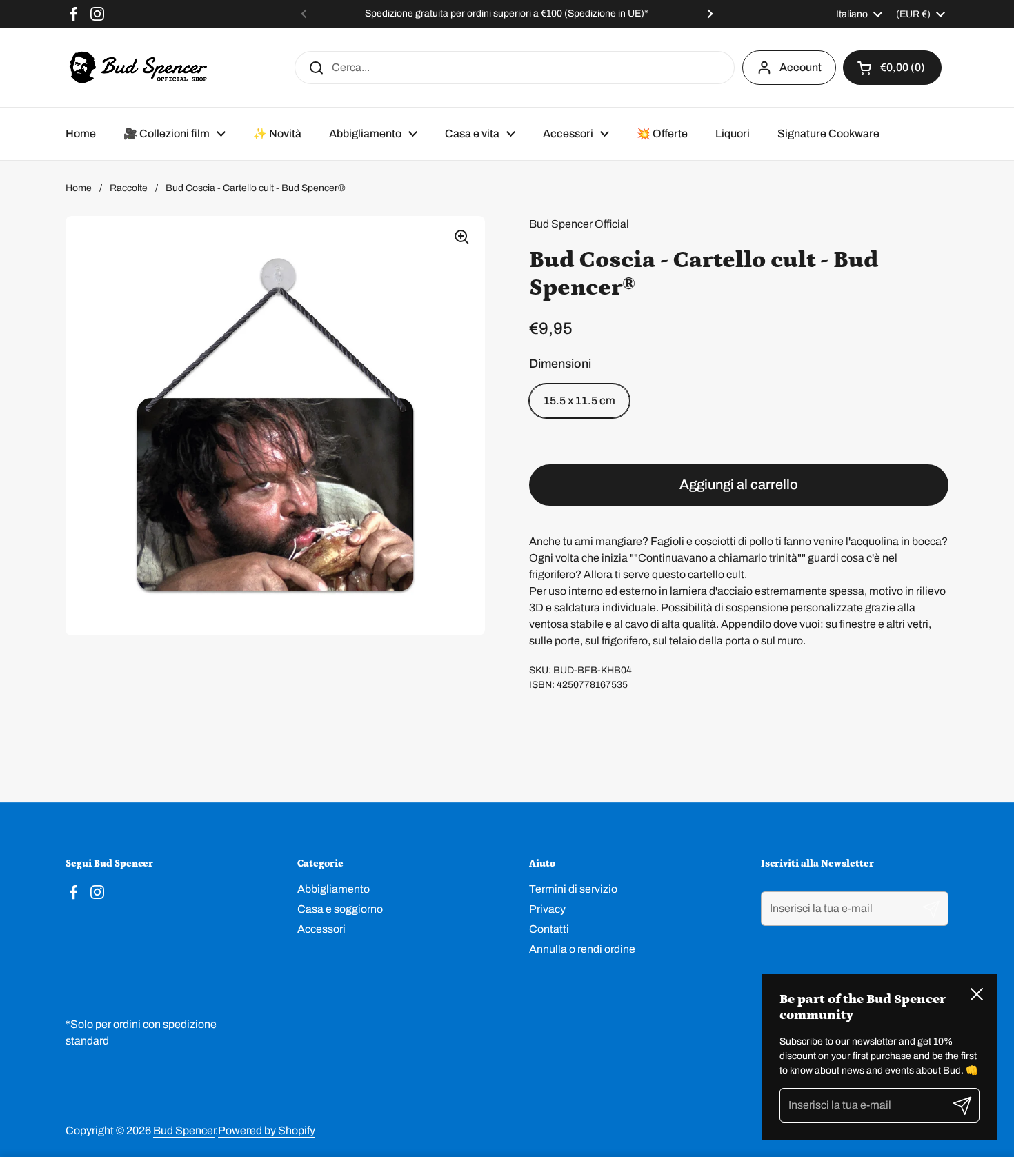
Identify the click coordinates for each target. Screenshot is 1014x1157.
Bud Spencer (184, 1130)
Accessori (321, 929)
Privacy (547, 909)
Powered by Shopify (266, 1130)
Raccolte (129, 188)
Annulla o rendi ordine (582, 949)
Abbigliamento (333, 889)
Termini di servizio (573, 889)
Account (800, 67)
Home (79, 188)
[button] (892, 67)
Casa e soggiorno (340, 909)
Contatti (549, 929)
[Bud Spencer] (138, 67)
